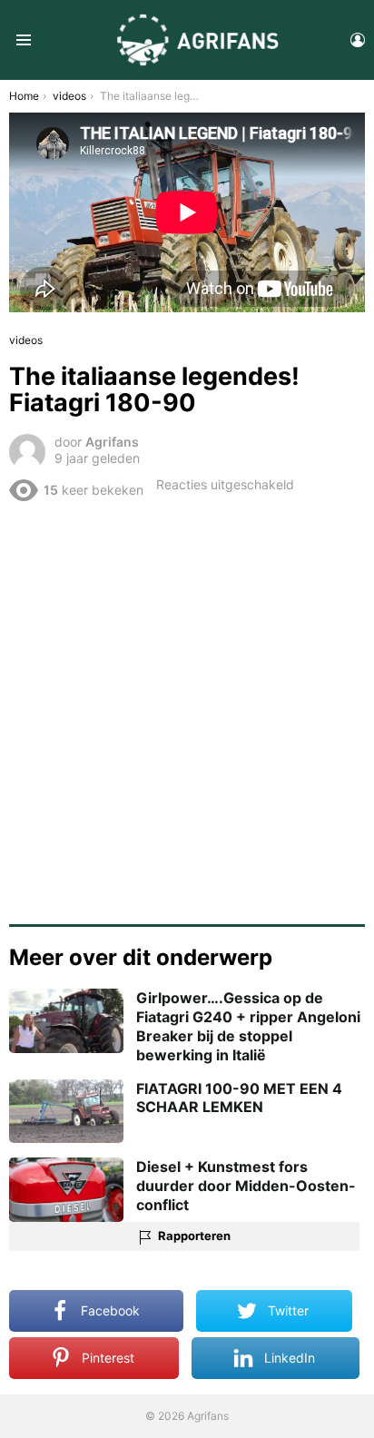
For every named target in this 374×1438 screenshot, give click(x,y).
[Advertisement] (187, 706)
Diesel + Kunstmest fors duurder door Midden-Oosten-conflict (246, 1185)
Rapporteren (194, 1235)
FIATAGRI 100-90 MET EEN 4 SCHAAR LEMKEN (239, 1098)
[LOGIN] (357, 39)
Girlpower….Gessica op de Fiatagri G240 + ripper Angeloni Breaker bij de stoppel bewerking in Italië (248, 1026)
